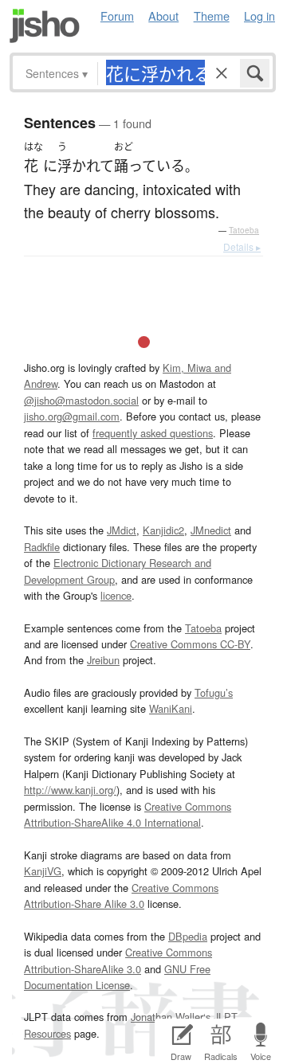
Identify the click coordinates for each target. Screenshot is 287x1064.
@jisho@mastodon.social (81, 400)
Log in (259, 15)
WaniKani (170, 708)
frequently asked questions (152, 432)
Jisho (45, 26)
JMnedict (211, 530)
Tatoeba (244, 230)
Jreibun (103, 659)
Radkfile (42, 546)
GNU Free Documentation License (117, 976)
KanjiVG (42, 870)
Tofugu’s (214, 692)
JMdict (121, 530)
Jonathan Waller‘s (170, 1016)
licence (116, 595)
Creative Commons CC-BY (190, 643)
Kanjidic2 (163, 530)
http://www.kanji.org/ (70, 789)
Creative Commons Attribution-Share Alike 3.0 (121, 895)
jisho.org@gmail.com (72, 416)
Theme (212, 15)
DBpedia (187, 936)
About (163, 15)
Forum (117, 15)
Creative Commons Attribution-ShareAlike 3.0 (118, 960)
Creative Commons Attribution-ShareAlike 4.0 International (127, 814)
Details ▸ (242, 246)
